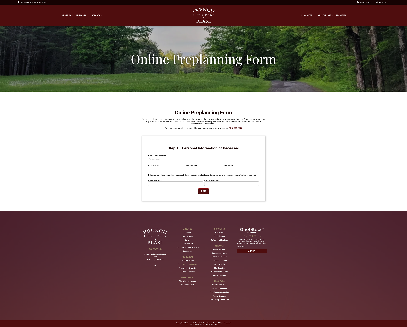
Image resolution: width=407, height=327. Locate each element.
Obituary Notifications (219, 240)
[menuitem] (68, 15)
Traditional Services (219, 257)
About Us (187, 232)
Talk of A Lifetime (188, 272)
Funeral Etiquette (219, 296)
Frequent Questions (219, 288)
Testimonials (188, 244)
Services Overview (219, 253)
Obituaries (219, 232)
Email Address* (155, 180)
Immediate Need (219, 249)
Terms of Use (204, 324)
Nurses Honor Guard (219, 272)
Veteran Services (219, 275)
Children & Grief (187, 285)
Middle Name (191, 165)
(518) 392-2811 (40, 2)
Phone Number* (211, 180)
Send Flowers (219, 236)
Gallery (187, 240)
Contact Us (187, 251)
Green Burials (219, 264)
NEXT (203, 191)
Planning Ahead (187, 260)
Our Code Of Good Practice (188, 247)
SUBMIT (251, 251)
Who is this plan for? (157, 156)
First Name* (153, 165)
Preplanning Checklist (187, 268)
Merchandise (219, 268)
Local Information (219, 285)
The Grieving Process (187, 281)
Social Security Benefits (219, 292)
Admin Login (213, 324)
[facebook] (155, 266)
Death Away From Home (219, 300)
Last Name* (228, 165)
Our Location (188, 236)
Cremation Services (219, 260)
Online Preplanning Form (187, 264)
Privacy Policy (194, 324)
